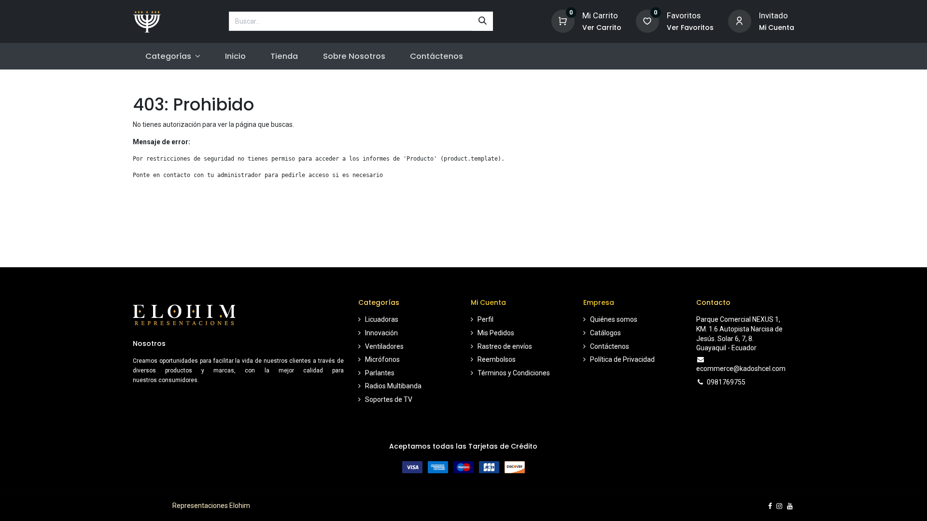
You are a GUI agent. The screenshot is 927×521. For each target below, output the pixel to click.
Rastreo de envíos (505, 346)
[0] (563, 20)
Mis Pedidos (496, 333)
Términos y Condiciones (514, 373)
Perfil (485, 319)
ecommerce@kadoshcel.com (741, 368)
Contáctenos (609, 346)
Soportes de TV (388, 399)
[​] (770, 506)
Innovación (381, 333)
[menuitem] (235, 56)
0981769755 (726, 382)
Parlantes (379, 373)
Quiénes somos (613, 319)
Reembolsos (497, 359)
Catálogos (605, 333)
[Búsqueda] (482, 21)
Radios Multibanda (393, 386)
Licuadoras (381, 319)
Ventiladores (384, 346)
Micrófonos (382, 359)
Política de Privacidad (622, 359)
